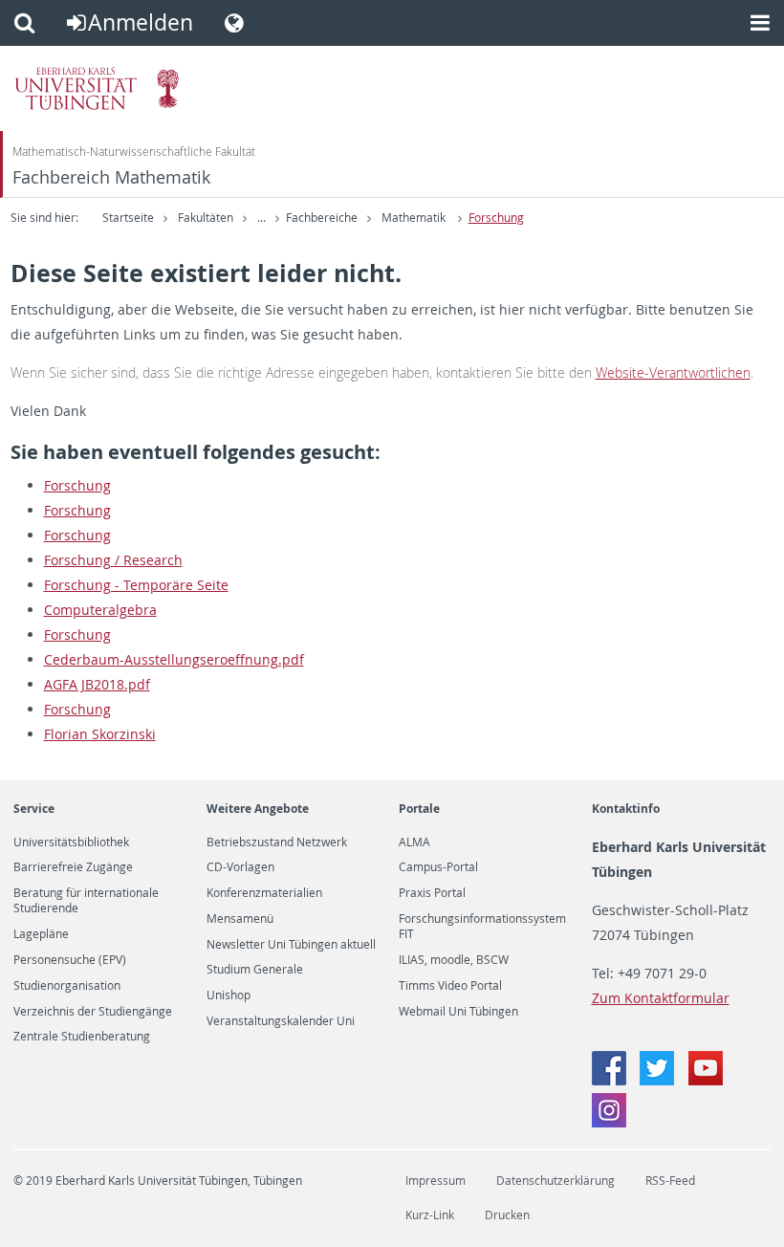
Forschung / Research (113, 560)
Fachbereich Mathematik (111, 177)
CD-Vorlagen (240, 867)
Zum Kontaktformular (661, 998)
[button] (24, 23)
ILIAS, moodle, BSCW (454, 960)
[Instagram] (609, 1122)
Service (33, 808)
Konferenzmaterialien (264, 893)
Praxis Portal (432, 893)
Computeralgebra (100, 610)
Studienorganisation (66, 986)
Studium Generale (255, 969)
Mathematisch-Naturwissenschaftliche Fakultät (133, 151)
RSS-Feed (670, 1180)
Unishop (228, 995)
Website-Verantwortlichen (673, 372)
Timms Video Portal (450, 986)
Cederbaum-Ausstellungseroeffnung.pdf (174, 659)
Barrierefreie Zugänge (73, 867)
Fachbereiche (322, 217)
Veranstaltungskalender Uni (281, 1021)
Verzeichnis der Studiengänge (92, 1011)
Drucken (507, 1215)
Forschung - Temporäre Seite (136, 585)
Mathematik (414, 217)
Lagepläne (41, 934)
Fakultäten (205, 217)
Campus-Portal (438, 867)
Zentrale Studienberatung (81, 1036)
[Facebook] (611, 1080)
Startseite (128, 217)
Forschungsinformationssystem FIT (482, 926)
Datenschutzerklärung (555, 1180)
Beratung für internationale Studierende (86, 901)
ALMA (414, 842)
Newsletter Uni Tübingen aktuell (291, 944)
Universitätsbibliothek (71, 842)
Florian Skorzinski (100, 734)
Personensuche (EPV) (69, 960)
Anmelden (140, 22)
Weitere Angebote (258, 808)
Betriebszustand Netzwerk (277, 842)
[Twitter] (659, 1080)
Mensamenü (240, 919)
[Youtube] (705, 1080)
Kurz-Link (429, 1215)
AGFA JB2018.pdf (97, 684)
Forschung (496, 217)
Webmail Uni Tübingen (458, 1011)
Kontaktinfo (626, 808)
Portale (419, 808)
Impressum (435, 1180)
